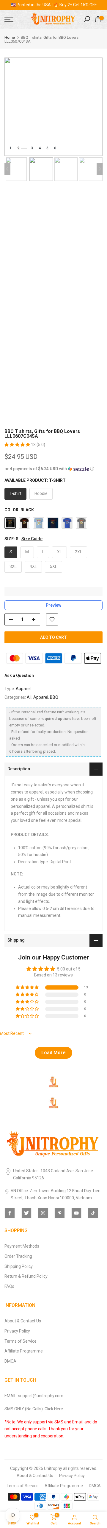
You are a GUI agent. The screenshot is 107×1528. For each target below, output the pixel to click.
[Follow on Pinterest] (59, 1213)
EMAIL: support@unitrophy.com (33, 1395)
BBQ (54, 697)
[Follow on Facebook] (9, 1213)
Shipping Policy (18, 1266)
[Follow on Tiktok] (93, 1213)
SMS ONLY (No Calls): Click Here (33, 1408)
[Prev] (7, 169)
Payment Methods (21, 1246)
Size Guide (32, 538)
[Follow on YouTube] (76, 1213)
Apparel (23, 688)
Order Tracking (18, 1256)
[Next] (100, 169)
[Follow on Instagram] (43, 1213)
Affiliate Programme (23, 1351)
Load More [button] (53, 1052)
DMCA (10, 1361)
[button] (17, 444)
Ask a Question (19, 675)
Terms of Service (20, 1341)
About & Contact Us (22, 1321)
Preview (53, 605)
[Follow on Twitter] (26, 1213)
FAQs (9, 1286)
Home (9, 37)
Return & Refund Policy (26, 1276)
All (29, 697)
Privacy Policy (17, 1331)
